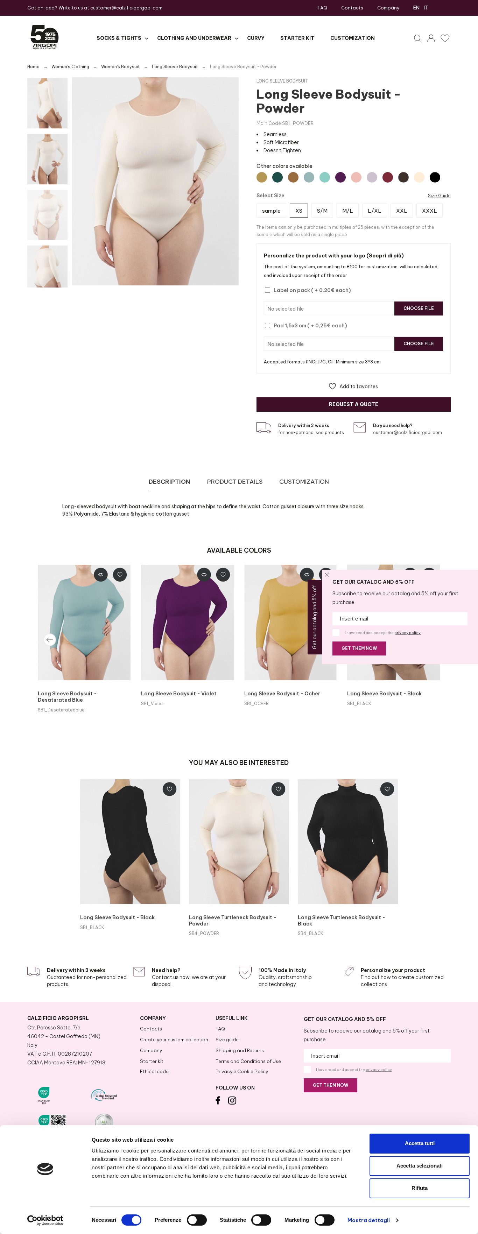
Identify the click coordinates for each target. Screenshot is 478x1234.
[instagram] (232, 1103)
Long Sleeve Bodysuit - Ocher (282, 693)
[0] (443, 38)
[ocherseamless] (261, 177)
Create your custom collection (174, 1039)
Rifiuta (420, 1188)
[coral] (356, 177)
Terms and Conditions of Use (248, 1061)
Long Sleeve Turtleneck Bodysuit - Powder (232, 920)
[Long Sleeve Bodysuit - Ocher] (290, 622)
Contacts (352, 7)
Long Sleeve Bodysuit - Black (384, 693)
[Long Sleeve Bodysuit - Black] (130, 842)
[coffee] (403, 177)
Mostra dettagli (368, 1220)
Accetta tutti (420, 1143)
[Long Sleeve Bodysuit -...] (84, 622)
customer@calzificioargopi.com (126, 7)
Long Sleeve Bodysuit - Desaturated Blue (67, 696)
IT (426, 8)
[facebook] (218, 1103)
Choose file (418, 308)
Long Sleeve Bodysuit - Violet (179, 693)
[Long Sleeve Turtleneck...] (239, 842)
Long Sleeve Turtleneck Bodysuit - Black (341, 920)
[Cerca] (419, 38)
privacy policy (407, 633)
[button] (353, 386)
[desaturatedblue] (309, 177)
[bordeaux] (387, 177)
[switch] (197, 1220)
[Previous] (49, 639)
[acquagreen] (324, 177)
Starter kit (151, 1061)
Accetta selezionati (419, 1166)
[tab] (169, 481)
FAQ (322, 7)
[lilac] (372, 177)
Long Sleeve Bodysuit (282, 81)
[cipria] (419, 177)
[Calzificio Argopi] (44, 38)
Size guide (227, 1039)
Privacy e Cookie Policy (242, 1071)
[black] (435, 177)
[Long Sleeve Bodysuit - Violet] (187, 622)
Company (388, 7)
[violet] (340, 177)
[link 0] (45, 1220)
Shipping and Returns (240, 1050)
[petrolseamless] (277, 177)
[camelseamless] (293, 177)
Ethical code (154, 1071)
